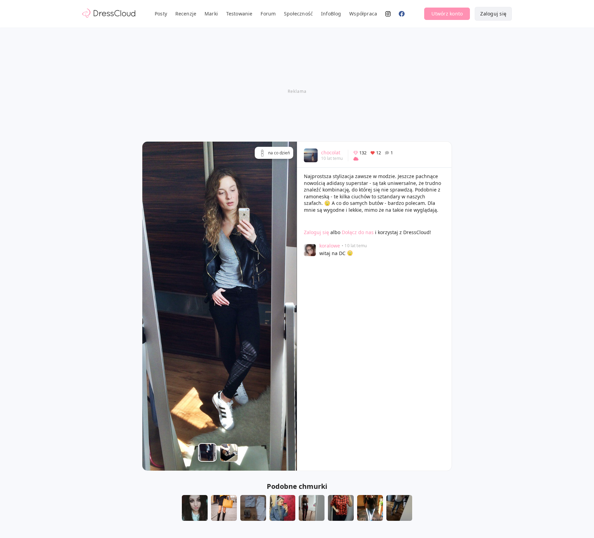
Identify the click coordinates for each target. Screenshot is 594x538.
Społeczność (298, 13)
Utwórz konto (447, 13)
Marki (211, 13)
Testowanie (239, 13)
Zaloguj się (493, 13)
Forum (268, 13)
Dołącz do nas (358, 232)
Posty (161, 13)
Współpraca (363, 13)
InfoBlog (331, 13)
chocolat (330, 152)
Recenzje (186, 13)
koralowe (329, 245)
